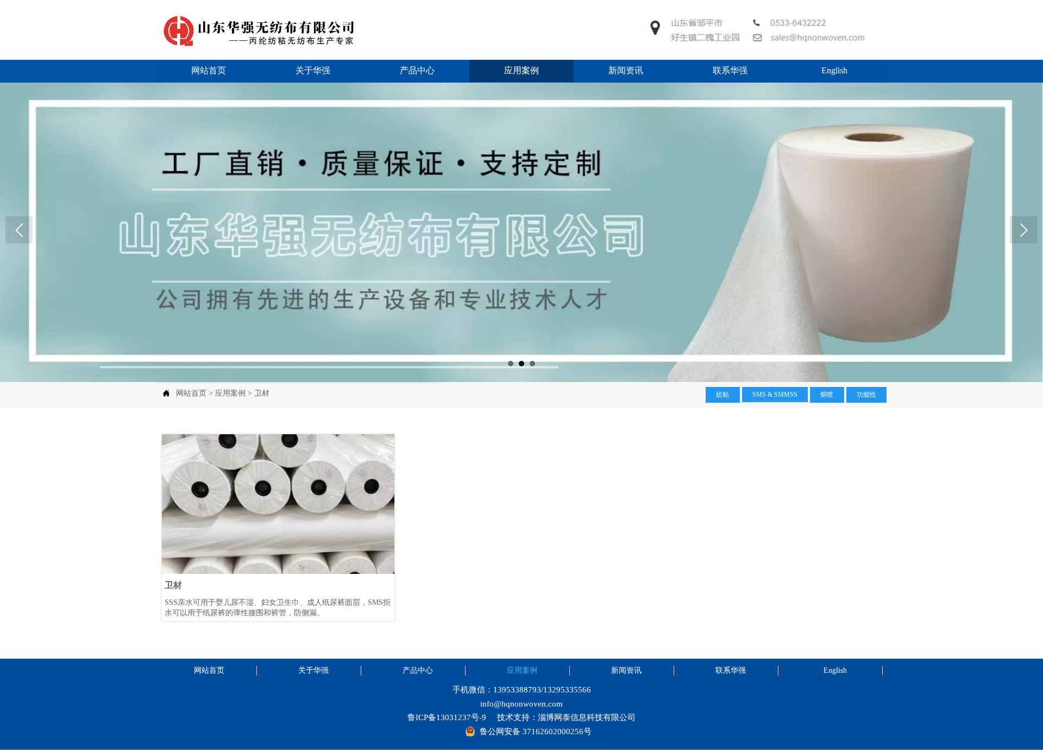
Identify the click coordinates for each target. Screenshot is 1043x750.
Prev (19, 229)
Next (1023, 229)
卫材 (261, 393)
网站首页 (191, 393)
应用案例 (230, 393)
